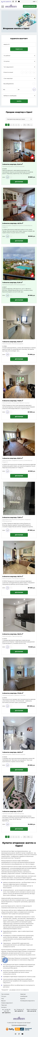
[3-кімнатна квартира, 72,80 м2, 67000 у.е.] (19, 498)
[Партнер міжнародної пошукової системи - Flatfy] (10, 1029)
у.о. (34, 89)
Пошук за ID (19, 49)
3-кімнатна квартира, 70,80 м (12, 401)
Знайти (19, 101)
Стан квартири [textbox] (8, 78)
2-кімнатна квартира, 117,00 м (12, 693)
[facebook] (16, 1)
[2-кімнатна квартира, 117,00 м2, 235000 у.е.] (19, 674)
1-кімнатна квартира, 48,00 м (12, 752)
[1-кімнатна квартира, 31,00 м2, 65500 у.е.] (19, 263)
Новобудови (23, 996)
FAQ (2, 998)
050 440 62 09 (31, 1011)
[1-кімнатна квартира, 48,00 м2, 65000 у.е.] (19, 733)
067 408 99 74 (7, 1)
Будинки (22, 998)
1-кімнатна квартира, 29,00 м (12, 458)
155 (28, 125)
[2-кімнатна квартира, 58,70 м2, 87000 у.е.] (19, 557)
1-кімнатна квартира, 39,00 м (12, 341)
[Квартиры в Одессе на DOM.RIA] (23, 1029)
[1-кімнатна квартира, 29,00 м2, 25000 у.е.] (19, 439)
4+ (34, 72)
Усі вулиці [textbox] (7, 61)
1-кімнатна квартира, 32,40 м (12, 164)
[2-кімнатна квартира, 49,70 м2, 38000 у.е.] (19, 204)
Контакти (3, 1007)
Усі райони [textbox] (7, 55)
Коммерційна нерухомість (27, 1000)
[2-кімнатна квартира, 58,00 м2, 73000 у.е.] (19, 615)
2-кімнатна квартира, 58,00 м (12, 634)
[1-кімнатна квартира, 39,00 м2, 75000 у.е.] (19, 322)
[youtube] (19, 1)
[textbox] (19, 95)
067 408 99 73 (19, 1011)
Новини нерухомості (7, 1003)
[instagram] (13, 1)
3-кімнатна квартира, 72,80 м (12, 517)
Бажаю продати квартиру (30, 6)
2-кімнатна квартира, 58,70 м (12, 576)
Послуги (3, 996)
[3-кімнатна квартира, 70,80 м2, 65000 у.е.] (19, 381)
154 (25, 125)
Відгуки (3, 1000)
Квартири (23, 994)
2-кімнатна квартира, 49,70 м (12, 223)
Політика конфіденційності (19, 1025)
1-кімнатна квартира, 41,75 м (12, 811)
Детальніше (19, 181)
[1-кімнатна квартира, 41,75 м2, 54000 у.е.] (19, 792)
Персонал (4, 1005)
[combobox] (19, 56)
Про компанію (5, 994)
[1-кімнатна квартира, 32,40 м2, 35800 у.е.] (19, 145)
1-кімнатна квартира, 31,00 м (12, 282)
